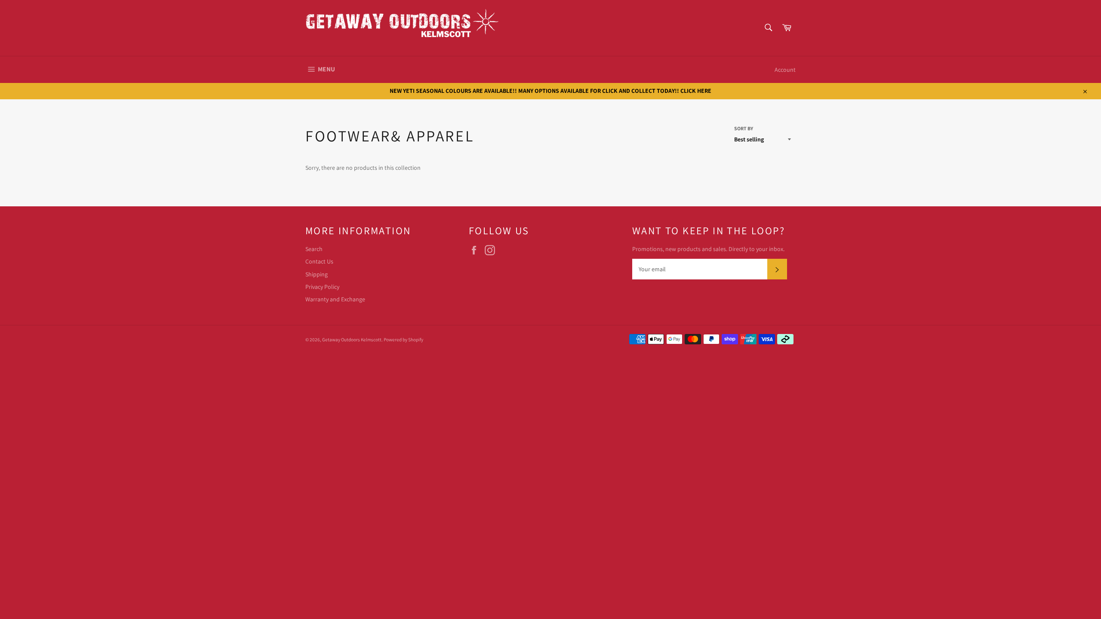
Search (314, 249)
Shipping (316, 274)
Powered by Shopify (403, 340)
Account (785, 70)
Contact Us (319, 261)
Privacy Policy (322, 287)
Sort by (743, 128)
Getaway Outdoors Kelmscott (351, 340)
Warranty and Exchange (335, 299)
